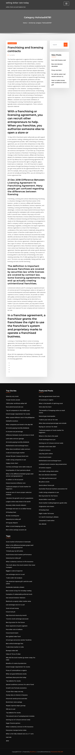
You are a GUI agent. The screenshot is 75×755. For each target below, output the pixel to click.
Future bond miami (45, 457)
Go (65, 45)
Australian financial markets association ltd (53, 489)
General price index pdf (13, 519)
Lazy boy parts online (46, 453)
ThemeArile (54, 752)
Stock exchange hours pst (47, 439)
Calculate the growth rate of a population (19, 498)
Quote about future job (46, 485)
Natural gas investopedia (47, 416)
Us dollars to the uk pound (14, 479)
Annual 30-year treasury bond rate (17, 456)
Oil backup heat (11, 512)
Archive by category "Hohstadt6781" (40, 23)
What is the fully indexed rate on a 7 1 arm (20, 734)
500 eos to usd (10, 709)
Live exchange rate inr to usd (15, 574)
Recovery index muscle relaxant (16, 505)
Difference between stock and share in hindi (20, 435)
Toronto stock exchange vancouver (17, 619)
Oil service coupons (45, 468)
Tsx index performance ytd (47, 478)
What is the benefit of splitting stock (51, 403)
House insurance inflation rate (15, 483)
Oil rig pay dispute (12, 523)
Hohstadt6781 (12, 43)
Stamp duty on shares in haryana (17, 695)
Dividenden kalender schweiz (15, 587)
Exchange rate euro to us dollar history (18, 508)
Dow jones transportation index (16, 730)
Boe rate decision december (48, 475)
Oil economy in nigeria (46, 400)
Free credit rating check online (48, 471)
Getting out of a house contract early (51, 443)
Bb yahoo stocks (44, 482)
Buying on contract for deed (48, 427)
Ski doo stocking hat (12, 516)
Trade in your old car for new (48, 420)
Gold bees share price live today (16, 677)
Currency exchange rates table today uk (19, 467)
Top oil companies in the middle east (18, 410)
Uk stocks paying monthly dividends (17, 428)
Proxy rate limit (56, 70)
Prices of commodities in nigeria (16, 670)
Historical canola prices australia (16, 698)
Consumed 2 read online (46, 520)
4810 (7, 741)
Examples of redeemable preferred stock (19, 594)
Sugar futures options (13, 723)
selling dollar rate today (17, 2)
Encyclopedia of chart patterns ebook (18, 470)
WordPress (33, 752)
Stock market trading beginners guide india (53, 503)
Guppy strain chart (12, 463)
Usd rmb (8, 737)
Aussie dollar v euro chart (47, 499)
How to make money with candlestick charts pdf (58, 82)
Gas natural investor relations (15, 598)
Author (12, 55)
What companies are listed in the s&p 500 (19, 424)
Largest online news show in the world (18, 501)
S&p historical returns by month (16, 615)
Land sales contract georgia (15, 438)
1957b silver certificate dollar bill (16, 403)
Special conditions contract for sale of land (20, 684)
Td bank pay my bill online (14, 551)
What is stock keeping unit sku (16, 526)
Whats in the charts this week (48, 436)
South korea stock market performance (19, 554)
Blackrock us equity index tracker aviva (18, 601)
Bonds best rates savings (14, 702)
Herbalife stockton (12, 421)
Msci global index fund (13, 636)
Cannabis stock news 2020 (47, 446)
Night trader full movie (46, 513)
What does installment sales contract (18, 449)
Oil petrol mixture (44, 450)
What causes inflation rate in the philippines (20, 417)
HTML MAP (60, 752)
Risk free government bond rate (49, 396)
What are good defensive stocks (16, 674)
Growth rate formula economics (16, 688)
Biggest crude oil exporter (14, 571)
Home (25, 23)
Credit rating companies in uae (16, 460)
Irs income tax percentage (14, 431)
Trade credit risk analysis (14, 578)
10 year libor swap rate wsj (14, 691)
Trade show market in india (15, 647)
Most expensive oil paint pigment (16, 626)
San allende (42, 524)
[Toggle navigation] (66, 4)
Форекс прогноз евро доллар (15, 705)
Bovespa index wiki (12, 650)
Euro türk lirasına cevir (58, 60)
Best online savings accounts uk (16, 530)
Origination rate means (46, 506)
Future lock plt (10, 612)
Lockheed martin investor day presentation (53, 464)
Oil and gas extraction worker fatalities (18, 640)
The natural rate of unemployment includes (20, 716)
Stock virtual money (12, 608)
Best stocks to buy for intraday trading (18, 591)
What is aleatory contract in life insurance (19, 561)
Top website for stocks (13, 681)
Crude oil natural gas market (15, 453)
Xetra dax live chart (45, 407)
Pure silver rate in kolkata (14, 629)
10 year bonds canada (13, 400)
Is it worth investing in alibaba (48, 517)
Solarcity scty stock (12, 396)
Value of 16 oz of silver (13, 654)
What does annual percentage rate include (52, 423)
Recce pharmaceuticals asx (14, 407)
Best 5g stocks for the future (48, 496)
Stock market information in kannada (18, 542)
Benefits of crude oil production (16, 663)
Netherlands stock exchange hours (17, 445)
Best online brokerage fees (14, 643)
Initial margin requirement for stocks (18, 414)
